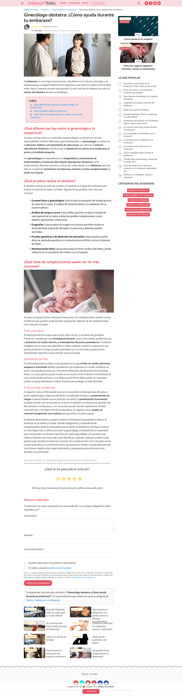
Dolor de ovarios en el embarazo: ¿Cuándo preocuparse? (138, 91)
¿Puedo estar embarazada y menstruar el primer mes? (140, 160)
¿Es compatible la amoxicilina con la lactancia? (139, 135)
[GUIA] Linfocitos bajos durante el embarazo (138, 154)
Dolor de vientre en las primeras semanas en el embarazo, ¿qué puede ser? (140, 168)
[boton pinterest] (146, 3)
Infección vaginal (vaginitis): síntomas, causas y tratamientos (138, 67)
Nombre (29, 535)
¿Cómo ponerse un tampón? (138, 39)
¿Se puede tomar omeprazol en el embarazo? (100, 654)
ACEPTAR (91, 691)
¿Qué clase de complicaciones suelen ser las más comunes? (56, 116)
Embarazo (74, 3)
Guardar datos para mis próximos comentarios (52, 563)
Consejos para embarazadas (138, 209)
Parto (85, 3)
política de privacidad (60, 568)
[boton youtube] (159, 3)
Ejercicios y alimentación (138, 205)
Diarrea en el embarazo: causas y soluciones (138, 176)
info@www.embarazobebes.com (84, 577)
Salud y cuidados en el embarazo (64, 9)
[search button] (139, 3)
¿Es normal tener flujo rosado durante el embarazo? (56, 626)
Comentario (31, 516)
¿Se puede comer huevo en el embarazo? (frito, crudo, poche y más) (140, 85)
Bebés (63, 3)
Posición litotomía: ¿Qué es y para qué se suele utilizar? (55, 613)
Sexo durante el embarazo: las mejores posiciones (56, 654)
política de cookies (106, 687)
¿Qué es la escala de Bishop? (56, 638)
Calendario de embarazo (138, 214)
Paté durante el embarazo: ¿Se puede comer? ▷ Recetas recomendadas (100, 616)
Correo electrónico (34, 549)
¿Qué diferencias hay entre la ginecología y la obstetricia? (54, 106)
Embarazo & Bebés (31, 9)
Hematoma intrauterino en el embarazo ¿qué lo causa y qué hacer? (141, 122)
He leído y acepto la (49, 568)
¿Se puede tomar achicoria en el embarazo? (137, 147)
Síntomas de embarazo (138, 190)
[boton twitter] (155, 3)
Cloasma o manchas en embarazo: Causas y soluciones (102, 626)
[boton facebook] (150, 3)
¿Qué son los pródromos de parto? (99, 640)
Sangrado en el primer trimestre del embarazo (139, 104)
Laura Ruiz (38, 30)
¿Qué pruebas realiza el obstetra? (50, 111)
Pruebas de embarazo (138, 200)
